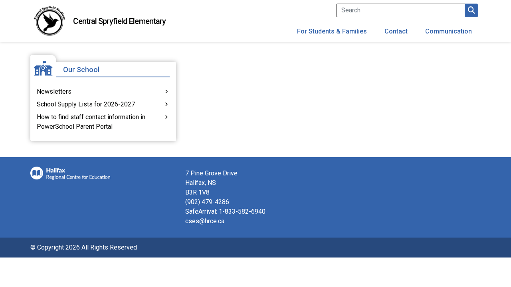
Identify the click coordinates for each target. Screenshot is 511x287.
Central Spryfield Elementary (119, 21)
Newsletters (54, 91)
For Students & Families (332, 31)
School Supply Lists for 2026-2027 (86, 104)
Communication (448, 31)
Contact (396, 31)
